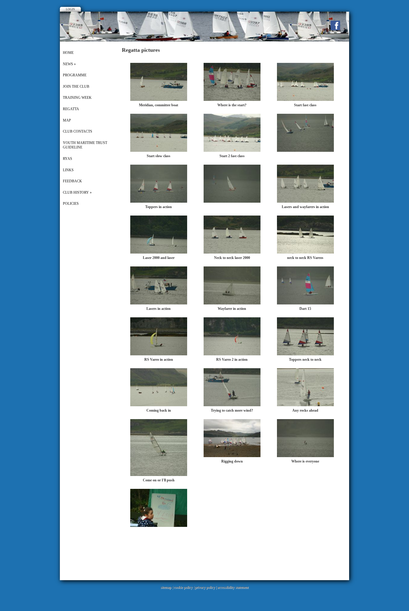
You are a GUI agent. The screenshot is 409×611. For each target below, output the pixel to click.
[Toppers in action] (158, 201)
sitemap (165, 587)
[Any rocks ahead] (305, 405)
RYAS (67, 159)
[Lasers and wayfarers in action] (305, 201)
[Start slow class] (158, 150)
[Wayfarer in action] (232, 303)
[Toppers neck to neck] (305, 354)
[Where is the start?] (232, 100)
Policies (71, 203)
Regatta (71, 109)
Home (68, 53)
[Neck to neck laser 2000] (232, 252)
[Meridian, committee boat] (158, 100)
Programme (75, 75)
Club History (77, 192)
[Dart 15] (305, 303)
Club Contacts (77, 131)
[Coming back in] (158, 405)
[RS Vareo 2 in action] (232, 354)
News (69, 64)
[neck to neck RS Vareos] (305, 252)
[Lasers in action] (158, 303)
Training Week (77, 97)
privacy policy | (206, 587)
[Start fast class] (305, 100)
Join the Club (76, 86)
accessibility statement (233, 587)
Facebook (335, 25)
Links (68, 170)
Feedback (72, 181)
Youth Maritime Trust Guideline (85, 145)
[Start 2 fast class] (232, 150)
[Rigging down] (232, 456)
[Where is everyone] (305, 456)
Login (70, 9)
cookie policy (183, 587)
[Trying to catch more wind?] (232, 405)
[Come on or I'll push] (158, 475)
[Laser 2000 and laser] (158, 252)
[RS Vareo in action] (158, 354)
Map (67, 120)
